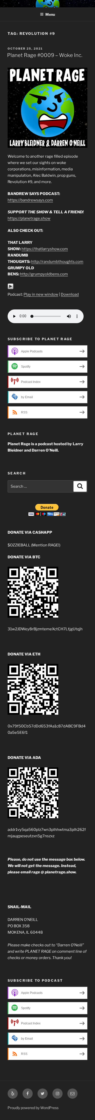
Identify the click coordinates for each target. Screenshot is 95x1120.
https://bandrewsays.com (30, 200)
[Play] (10, 288)
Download (70, 294)
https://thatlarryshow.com (45, 249)
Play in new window (41, 294)
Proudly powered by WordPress (33, 1108)
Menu (50, 14)
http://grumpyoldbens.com (44, 274)
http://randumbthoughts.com (57, 261)
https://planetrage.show (29, 218)
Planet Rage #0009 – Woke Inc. (44, 55)
